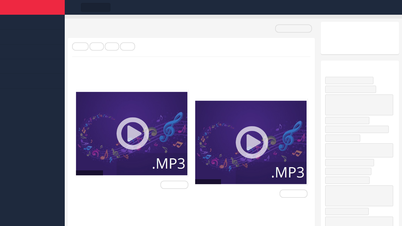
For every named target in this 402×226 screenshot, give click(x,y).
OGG (128, 46)
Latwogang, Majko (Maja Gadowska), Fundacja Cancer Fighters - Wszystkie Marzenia (356, 104)
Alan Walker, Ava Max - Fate (350, 162)
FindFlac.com (32, 7)
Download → (174, 185)
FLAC (80, 46)
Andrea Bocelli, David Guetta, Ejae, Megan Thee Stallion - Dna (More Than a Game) (357, 195)
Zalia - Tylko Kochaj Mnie (348, 180)
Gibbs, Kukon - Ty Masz (348, 211)
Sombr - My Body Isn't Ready (351, 89)
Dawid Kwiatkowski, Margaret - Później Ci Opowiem (359, 150)
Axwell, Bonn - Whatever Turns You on (358, 129)
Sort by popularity (293, 28)
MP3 (96, 46)
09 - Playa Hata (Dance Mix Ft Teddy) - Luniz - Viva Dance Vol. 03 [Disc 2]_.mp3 (247, 80)
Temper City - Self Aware (348, 120)
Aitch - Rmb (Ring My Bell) (349, 171)
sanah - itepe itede (344, 138)
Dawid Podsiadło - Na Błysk (350, 80)
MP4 (112, 46)
